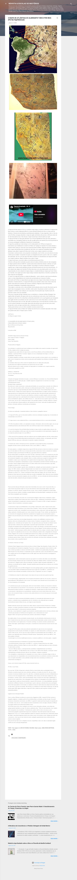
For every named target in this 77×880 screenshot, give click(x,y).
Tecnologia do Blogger (39, 862)
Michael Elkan (42, 865)
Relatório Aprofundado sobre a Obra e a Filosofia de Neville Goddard (29, 843)
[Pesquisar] (71, 4)
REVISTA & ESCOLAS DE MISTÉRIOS (24, 4)
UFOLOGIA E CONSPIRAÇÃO (19, 738)
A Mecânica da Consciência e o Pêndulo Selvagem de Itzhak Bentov (29, 826)
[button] (57, 18)
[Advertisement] (67, 37)
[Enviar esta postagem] (12, 735)
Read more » (54, 821)
